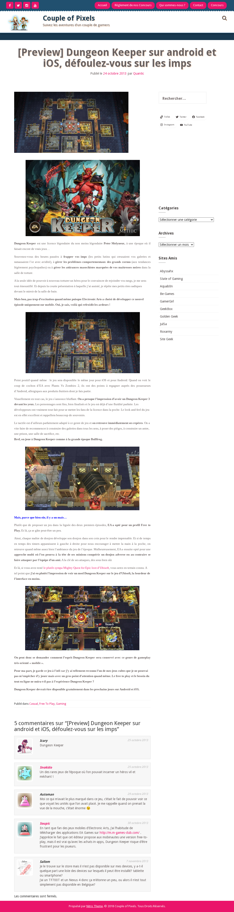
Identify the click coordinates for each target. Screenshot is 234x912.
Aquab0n (166, 286)
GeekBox (166, 309)
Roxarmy (166, 331)
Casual (33, 703)
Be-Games (167, 294)
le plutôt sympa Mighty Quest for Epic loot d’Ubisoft (76, 567)
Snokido (46, 767)
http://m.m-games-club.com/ (119, 832)
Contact (198, 5)
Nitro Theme (94, 906)
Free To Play (47, 703)
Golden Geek (169, 316)
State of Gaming (171, 279)
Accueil (102, 5)
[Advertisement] (189, 168)
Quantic (138, 73)
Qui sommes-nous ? (172, 5)
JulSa (163, 324)
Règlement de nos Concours (133, 5)
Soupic (45, 823)
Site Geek (166, 339)
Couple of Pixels (69, 18)
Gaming (61, 703)
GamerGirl (167, 301)
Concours (217, 5)
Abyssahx (166, 271)
